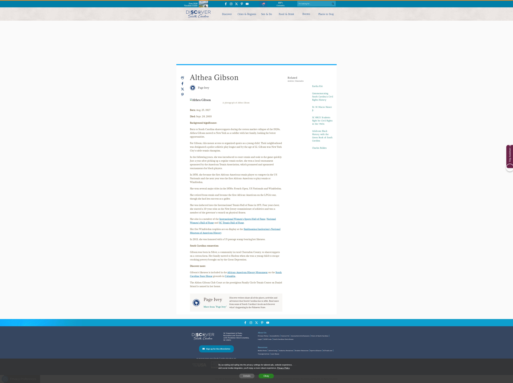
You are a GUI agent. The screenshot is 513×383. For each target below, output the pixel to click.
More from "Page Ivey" (215, 306)
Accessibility (275, 336)
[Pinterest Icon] (242, 4)
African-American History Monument (247, 272)
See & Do (266, 14)
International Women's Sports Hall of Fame (242, 219)
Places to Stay (326, 14)
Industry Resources (286, 350)
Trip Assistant (509, 155)
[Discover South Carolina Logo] (198, 14)
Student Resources (301, 350)
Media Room (262, 350)
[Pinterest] (182, 94)
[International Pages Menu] (263, 3)
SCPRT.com (268, 339)
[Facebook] (182, 83)
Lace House (275, 354)
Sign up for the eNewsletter (218, 349)
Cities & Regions (247, 14)
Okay (266, 376)
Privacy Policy (263, 336)
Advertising (273, 350)
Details (246, 376)
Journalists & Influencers (300, 336)
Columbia (230, 276)
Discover (227, 14)
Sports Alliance (316, 350)
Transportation (263, 354)
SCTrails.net (327, 350)
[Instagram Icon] (231, 4)
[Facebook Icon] (226, 4)
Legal (260, 339)
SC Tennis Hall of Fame (231, 222)
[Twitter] (182, 89)
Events (306, 14)
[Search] (333, 3)
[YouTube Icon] (247, 4)
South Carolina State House (283, 339)
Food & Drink (286, 14)
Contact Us (285, 336)
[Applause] (182, 78)
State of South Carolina (319, 336)
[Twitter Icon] (236, 4)
